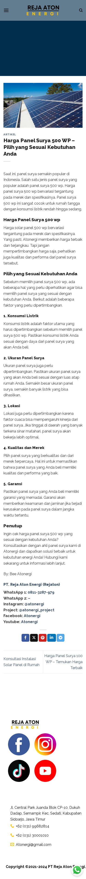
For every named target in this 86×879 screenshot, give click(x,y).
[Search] (81, 10)
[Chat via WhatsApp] (77, 870)
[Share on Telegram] (60, 638)
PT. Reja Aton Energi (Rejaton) (31, 584)
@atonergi (34, 604)
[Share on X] (34, 638)
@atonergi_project (36, 610)
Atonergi (32, 616)
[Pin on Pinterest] (43, 638)
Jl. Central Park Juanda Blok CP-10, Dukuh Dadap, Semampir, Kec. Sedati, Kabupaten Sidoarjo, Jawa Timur (45, 813)
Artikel (9, 134)
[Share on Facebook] (25, 638)
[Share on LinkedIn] (51, 638)
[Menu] (6, 10)
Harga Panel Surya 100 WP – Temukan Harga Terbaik (63, 662)
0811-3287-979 (41, 592)
